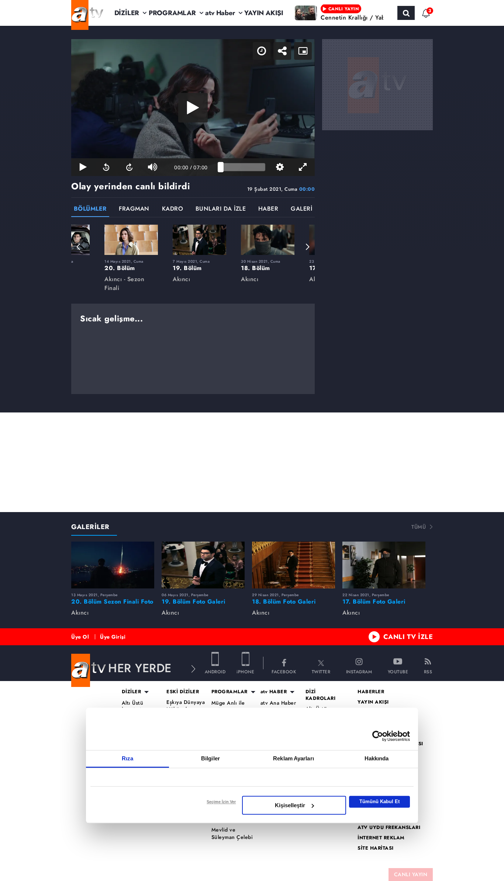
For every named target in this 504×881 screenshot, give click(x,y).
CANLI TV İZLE (408, 637)
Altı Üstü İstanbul (133, 706)
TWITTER (321, 671)
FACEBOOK (284, 671)
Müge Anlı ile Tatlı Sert (228, 706)
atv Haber (220, 13)
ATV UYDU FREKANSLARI (389, 827)
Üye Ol (80, 636)
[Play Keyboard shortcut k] (82, 167)
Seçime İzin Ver (221, 801)
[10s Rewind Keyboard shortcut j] (106, 167)
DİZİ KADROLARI (320, 695)
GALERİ (301, 209)
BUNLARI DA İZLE (221, 209)
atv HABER (273, 691)
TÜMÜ (418, 526)
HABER (268, 209)
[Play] (193, 107)
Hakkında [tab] (377, 758)
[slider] (243, 167)
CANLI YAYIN (411, 874)
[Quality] (279, 167)
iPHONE (245, 671)
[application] (193, 107)
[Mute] (152, 167)
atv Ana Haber (278, 702)
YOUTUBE (398, 671)
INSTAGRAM (359, 671)
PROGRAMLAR (172, 13)
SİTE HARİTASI (376, 848)
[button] (78, 246)
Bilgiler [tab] (210, 758)
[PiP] (303, 51)
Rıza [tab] (127, 758)
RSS (428, 671)
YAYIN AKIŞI (263, 13)
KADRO (172, 209)
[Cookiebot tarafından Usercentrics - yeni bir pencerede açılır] (377, 736)
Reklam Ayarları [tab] (293, 758)
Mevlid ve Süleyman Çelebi (232, 833)
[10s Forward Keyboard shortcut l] (129, 167)
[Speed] (261, 51)
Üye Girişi (112, 636)
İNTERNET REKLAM (381, 838)
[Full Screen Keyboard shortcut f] (303, 167)
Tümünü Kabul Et (379, 801)
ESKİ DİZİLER (182, 691)
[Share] (282, 51)
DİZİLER (126, 13)
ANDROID (215, 671)
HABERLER (371, 691)
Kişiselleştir (290, 805)
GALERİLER (90, 527)
